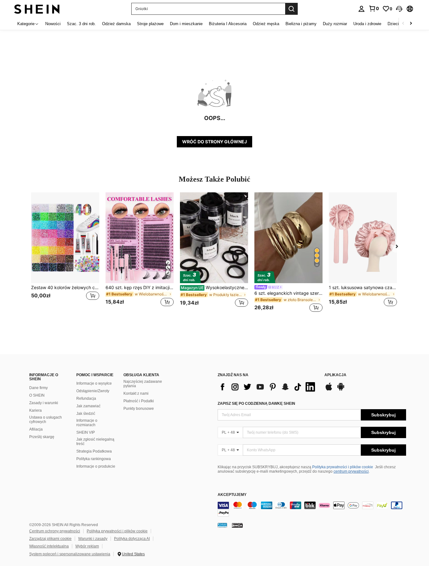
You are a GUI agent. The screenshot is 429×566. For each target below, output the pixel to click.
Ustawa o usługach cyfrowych (45, 419)
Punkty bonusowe (138, 408)
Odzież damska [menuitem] (116, 23)
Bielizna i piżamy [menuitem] (301, 23)
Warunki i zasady (92, 538)
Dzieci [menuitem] (393, 23)
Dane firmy (38, 388)
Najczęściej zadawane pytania (142, 383)
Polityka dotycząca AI (132, 538)
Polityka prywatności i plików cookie (342, 467)
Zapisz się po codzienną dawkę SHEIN (256, 403)
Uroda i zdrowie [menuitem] (367, 23)
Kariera (35, 410)
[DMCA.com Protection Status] (237, 525)
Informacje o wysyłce (94, 383)
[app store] (328, 389)
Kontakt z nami (136, 393)
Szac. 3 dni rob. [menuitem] (81, 23)
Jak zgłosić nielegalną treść (95, 441)
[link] (373, 8)
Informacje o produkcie (95, 466)
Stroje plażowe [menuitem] (150, 23)
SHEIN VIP (85, 432)
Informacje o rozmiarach (86, 422)
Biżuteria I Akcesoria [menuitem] (228, 23)
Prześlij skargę (41, 437)
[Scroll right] (411, 24)
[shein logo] (37, 8)
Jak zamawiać (88, 406)
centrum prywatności (351, 471)
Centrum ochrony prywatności (54, 531)
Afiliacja (36, 429)
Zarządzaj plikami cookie (50, 538)
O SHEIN (37, 395)
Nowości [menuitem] (53, 23)
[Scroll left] (403, 24)
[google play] (340, 389)
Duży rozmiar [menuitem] (335, 23)
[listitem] (65, 253)
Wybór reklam (87, 546)
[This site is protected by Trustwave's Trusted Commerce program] (222, 525)
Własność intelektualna (49, 546)
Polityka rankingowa (93, 459)
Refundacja (86, 398)
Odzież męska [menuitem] (266, 23)
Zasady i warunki (43, 403)
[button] (399, 9)
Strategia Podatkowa (94, 451)
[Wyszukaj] (291, 9)
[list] (268, 387)
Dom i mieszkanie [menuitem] (186, 23)
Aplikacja (335, 375)
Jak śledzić (85, 413)
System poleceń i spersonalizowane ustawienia (69, 554)
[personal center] (361, 9)
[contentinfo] (312, 509)
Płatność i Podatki (138, 401)
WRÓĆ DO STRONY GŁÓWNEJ (214, 141)
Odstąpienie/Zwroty (92, 391)
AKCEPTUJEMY (232, 495)
